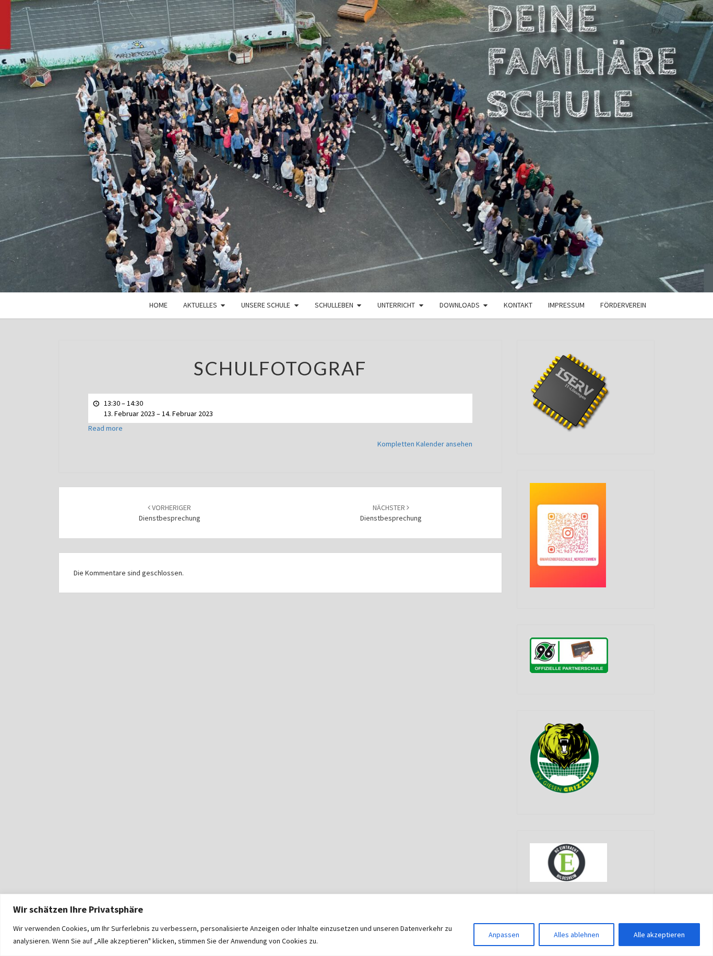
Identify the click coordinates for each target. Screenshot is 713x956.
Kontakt (518, 305)
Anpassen (504, 934)
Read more (105, 428)
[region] (356, 925)
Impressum (566, 305)
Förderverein (623, 305)
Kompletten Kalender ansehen (424, 444)
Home (158, 305)
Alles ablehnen (576, 934)
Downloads (459, 305)
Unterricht (396, 305)
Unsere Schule (265, 305)
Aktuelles (200, 305)
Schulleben (334, 305)
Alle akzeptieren (659, 934)
